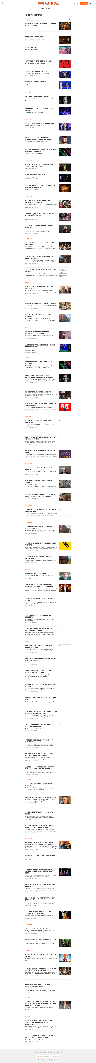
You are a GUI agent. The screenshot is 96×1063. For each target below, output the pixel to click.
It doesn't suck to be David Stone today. (35, 1040)
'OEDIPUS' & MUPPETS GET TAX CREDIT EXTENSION (39, 227)
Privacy (48, 1052)
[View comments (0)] (37, 43)
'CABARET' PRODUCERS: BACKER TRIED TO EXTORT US (40, 244)
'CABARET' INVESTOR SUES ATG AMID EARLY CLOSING (40, 270)
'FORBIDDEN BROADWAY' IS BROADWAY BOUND (39, 813)
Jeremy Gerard (32, 40)
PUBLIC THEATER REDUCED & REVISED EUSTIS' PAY (38, 316)
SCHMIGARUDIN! (31, 47)
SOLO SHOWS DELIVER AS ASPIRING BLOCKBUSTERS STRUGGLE (37, 986)
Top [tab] (31, 19)
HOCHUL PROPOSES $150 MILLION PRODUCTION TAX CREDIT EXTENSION (38, 138)
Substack (40, 1060)
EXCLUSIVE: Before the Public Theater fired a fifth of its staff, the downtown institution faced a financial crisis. (40, 576)
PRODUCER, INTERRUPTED (34, 37)
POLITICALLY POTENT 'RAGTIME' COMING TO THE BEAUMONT (40, 404)
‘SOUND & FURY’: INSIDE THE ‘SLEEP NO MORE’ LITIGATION (38, 527)
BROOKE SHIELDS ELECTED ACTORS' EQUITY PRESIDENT (41, 685)
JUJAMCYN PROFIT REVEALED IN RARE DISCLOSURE (38, 557)
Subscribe (83, 3)
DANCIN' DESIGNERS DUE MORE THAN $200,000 (38, 363)
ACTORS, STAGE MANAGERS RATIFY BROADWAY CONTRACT (37, 201)
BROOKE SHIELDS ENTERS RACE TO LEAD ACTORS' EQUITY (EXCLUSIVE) (39, 754)
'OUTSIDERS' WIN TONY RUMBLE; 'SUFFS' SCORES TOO (39, 616)
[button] (42, 8)
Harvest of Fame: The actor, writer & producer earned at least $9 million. (41, 99)
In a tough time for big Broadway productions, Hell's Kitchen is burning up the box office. (40, 603)
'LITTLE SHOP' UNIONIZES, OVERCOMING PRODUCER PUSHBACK (39, 726)
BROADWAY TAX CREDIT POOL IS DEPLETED (40, 303)
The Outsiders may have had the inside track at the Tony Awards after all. (39, 619)
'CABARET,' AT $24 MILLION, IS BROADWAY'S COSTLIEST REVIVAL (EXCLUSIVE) (40, 969)
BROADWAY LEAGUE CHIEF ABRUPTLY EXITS (40, 856)
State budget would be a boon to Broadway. (36, 141)
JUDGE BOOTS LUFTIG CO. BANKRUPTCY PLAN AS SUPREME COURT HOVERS (39, 768)
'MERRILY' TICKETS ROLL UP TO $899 (38, 928)
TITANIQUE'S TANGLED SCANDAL (36, 71)
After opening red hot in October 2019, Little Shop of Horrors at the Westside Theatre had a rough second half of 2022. (41, 902)
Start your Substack (44, 1056)
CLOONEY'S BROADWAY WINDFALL (37, 97)
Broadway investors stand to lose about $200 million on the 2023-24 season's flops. (40, 561)
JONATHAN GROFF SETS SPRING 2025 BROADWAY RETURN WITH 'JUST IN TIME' (39, 586)
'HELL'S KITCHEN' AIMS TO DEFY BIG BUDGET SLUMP (40, 599)
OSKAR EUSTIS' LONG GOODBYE (36, 573)
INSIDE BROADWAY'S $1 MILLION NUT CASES (40, 940)
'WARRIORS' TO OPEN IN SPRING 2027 (38, 61)
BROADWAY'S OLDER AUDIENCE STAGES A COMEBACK (40, 451)
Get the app (55, 1056)
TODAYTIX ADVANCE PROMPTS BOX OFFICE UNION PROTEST (40, 510)
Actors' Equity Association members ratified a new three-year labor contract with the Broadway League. (41, 205)
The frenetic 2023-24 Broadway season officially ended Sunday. (39, 702)
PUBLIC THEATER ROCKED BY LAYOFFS (39, 164)
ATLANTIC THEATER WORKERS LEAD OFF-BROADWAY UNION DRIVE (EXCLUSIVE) (40, 843)
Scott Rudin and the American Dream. (35, 39)
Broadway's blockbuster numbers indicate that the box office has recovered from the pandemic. (41, 394)
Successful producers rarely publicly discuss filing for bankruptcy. (38, 1008)
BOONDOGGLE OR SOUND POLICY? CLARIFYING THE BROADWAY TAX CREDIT (39, 376)
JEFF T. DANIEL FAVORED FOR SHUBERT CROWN (39, 468)
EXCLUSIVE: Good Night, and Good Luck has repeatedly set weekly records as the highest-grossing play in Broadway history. (40, 379)
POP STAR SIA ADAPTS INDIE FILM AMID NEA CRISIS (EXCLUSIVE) (40, 438)
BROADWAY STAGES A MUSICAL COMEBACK (40, 23)
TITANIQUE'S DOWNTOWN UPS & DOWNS (39, 123)
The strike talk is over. (30, 218)
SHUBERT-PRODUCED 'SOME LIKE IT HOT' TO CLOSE (40, 955)
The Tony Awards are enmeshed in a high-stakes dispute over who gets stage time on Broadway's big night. (41, 675)
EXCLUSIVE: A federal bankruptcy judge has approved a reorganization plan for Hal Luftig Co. (39, 425)
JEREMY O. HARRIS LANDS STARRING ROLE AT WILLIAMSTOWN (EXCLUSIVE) (41, 712)
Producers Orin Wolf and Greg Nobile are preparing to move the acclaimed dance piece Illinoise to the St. (40, 788)
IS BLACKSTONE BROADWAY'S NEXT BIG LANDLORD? (39, 287)
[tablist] (32, 19)
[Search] (74, 3)
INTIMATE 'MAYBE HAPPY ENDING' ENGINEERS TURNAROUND (37, 332)
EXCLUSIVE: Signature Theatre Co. (34, 498)
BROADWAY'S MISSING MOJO (35, 82)
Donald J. (27, 663)
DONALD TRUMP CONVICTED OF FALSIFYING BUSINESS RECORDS (40, 660)
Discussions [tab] (37, 19)
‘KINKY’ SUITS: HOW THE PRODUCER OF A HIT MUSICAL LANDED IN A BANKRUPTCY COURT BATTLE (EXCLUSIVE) (41, 1003)
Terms (52, 1052)
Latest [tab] (27, 19)
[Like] (26, 193)
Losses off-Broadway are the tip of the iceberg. (37, 73)
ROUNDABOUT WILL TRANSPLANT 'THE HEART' (39, 109)
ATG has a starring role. (31, 25)
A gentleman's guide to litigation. (33, 153)
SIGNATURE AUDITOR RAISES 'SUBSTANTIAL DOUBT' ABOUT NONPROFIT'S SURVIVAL (40, 495)
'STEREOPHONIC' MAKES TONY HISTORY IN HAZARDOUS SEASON (40, 741)
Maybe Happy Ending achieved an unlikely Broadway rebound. (39, 336)
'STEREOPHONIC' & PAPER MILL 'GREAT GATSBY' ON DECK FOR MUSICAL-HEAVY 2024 (39, 871)
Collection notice (59, 1052)
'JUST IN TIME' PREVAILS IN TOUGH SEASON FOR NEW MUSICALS (40, 346)
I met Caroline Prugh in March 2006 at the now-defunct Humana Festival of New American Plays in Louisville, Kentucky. (39, 650)
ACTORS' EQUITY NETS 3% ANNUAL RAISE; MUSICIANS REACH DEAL (40, 215)
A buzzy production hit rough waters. (34, 125)
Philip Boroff (32, 27)
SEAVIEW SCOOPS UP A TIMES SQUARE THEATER (39, 482)
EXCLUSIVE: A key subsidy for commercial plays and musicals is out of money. (41, 306)
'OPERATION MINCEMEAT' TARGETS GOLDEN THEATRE (40, 544)
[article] (48, 26)
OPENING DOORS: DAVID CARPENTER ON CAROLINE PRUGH (39, 646)
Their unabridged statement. (32, 189)
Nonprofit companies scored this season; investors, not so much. (40, 84)
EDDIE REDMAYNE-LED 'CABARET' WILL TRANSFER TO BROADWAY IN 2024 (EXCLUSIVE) (39, 1022)
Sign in (91, 3)
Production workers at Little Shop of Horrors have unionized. (41, 728)
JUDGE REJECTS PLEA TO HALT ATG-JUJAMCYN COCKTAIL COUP (38, 912)
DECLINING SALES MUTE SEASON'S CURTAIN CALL (40, 699)
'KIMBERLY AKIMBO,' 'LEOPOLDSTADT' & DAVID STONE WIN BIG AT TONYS (39, 1037)
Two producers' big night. (31, 49)
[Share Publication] (77, 3)
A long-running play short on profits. (34, 177)
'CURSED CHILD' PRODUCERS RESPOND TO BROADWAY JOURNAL (40, 186)
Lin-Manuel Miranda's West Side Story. (35, 63)
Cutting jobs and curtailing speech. (34, 166)
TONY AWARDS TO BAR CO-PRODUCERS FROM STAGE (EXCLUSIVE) (39, 672)
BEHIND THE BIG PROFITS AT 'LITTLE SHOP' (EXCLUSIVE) (40, 899)
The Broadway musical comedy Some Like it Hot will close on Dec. (41, 959)
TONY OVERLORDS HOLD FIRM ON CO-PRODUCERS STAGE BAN (38, 629)
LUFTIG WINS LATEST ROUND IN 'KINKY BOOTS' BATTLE (38, 421)
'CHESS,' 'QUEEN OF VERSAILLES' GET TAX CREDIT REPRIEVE (39, 257)
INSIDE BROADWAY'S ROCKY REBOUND (38, 392)
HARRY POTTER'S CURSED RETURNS (37, 175)
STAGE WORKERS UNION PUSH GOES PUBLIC (40, 797)
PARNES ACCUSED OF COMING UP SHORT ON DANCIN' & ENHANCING (40, 150)
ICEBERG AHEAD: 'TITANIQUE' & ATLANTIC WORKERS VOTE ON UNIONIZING (40, 826)
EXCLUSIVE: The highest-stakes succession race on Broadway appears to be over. (41, 472)
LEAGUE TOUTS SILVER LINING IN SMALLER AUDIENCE (40, 885)
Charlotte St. (28, 858)
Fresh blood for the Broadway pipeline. (35, 112)
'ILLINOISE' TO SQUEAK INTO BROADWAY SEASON (39, 785)
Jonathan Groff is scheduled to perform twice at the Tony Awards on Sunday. (39, 349)
